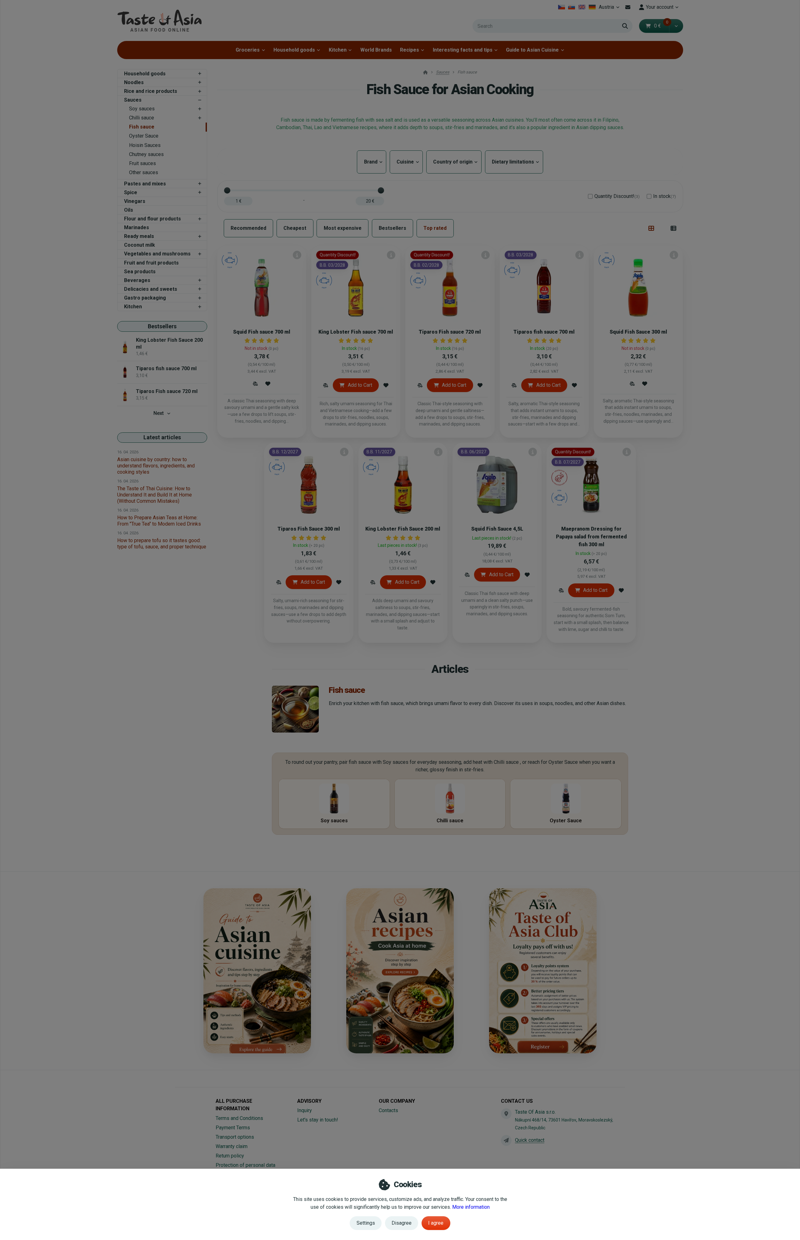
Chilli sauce (141, 118)
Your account (659, 7)
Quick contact (529, 1140)
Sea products (140, 272)
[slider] (227, 190)
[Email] (627, 7)
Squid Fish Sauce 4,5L (497, 529)
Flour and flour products (152, 219)
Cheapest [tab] (294, 228)
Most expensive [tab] (343, 228)
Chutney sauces (146, 154)
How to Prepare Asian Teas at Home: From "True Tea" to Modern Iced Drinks (159, 521)
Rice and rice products (150, 91)
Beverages (137, 280)
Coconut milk (139, 245)
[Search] (625, 26)
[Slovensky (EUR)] (572, 7)
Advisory (309, 1101)
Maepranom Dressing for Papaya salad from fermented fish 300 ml (591, 536)
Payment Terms (233, 1128)
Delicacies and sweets (150, 289)
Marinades (136, 227)
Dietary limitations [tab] (514, 162)
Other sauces (143, 172)
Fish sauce (141, 127)
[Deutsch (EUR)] (592, 7)
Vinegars (134, 201)
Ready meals (139, 236)
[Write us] (506, 1140)
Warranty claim (232, 1146)
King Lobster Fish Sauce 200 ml (402, 529)
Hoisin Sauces (145, 145)
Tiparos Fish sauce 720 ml (450, 332)
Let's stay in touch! (317, 1120)
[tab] (651, 228)
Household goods (294, 50)
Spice (130, 192)
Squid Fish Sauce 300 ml (638, 332)
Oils (128, 210)
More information (471, 1207)
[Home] (159, 20)
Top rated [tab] (435, 228)
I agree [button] (435, 1223)
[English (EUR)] (582, 7)
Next (158, 413)
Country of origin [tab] (454, 162)
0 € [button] (661, 26)
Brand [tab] (371, 162)
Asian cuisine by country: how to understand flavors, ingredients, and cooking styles (156, 465)
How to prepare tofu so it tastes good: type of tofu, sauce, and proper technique (161, 543)
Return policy (230, 1156)
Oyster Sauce (143, 136)
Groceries (248, 50)
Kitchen (338, 50)
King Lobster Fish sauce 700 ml (355, 332)
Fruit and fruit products (151, 263)
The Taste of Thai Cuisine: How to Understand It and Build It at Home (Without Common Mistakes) (154, 495)
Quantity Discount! (617, 196)
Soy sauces (142, 109)
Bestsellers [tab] (392, 228)
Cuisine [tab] (406, 162)
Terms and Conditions (239, 1118)
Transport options (235, 1137)
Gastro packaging (145, 298)
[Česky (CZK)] (561, 7)
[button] (676, 26)
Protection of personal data (245, 1165)
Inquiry (304, 1110)
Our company (397, 1101)
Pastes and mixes (145, 184)
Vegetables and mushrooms (157, 254)
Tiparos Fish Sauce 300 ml (309, 529)
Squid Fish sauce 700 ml (261, 332)
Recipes (409, 50)
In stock (664, 196)
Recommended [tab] (248, 228)
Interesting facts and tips (462, 50)
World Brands (376, 50)
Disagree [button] (402, 1223)
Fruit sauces (142, 163)
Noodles (134, 82)
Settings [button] (366, 1223)
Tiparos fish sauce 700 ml (544, 332)
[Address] (506, 1113)
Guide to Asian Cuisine (532, 50)
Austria (610, 9)
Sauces (133, 100)
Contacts (388, 1110)
